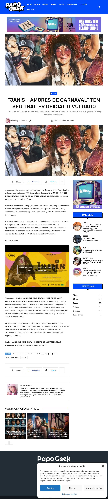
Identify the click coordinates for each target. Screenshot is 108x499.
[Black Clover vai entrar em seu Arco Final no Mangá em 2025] (77, 261)
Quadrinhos (88, 258)
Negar (72, 488)
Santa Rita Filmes (12, 357)
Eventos (58, 430)
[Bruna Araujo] (8, 120)
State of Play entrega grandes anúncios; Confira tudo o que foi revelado (58, 434)
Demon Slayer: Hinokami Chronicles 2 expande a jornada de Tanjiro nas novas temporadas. (92, 273)
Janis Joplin (52, 354)
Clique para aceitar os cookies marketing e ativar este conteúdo (37, 269)
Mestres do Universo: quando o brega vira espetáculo (37, 434)
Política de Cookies (69, 494)
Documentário (18, 354)
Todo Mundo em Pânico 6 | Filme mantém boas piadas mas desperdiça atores (15, 433)
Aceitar (50, 488)
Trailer (23, 357)
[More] (62, 181)
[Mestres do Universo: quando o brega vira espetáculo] (37, 425)
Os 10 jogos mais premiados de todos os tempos (91, 240)
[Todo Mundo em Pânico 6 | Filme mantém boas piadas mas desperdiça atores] (15, 425)
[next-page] (11, 443)
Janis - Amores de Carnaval (36, 354)
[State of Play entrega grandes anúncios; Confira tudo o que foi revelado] (58, 425)
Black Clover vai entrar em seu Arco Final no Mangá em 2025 (93, 262)
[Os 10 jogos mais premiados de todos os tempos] (77, 239)
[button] (102, 466)
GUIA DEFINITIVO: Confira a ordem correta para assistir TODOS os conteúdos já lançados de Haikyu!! (92, 228)
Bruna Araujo (26, 121)
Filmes (53, 93)
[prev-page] (7, 443)
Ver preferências (94, 488)
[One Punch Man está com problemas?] (77, 250)
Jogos (85, 236)
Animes (85, 222)
